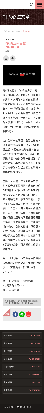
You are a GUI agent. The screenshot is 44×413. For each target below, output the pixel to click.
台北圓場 (9, 343)
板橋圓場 (9, 351)
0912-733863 (36, 367)
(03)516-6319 (36, 374)
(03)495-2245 (36, 359)
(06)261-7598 (36, 382)
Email (28, 314)
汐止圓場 (9, 336)
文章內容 (26, 31)
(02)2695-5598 (35, 336)
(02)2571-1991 (35, 343)
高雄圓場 (9, 390)
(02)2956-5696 (35, 351)
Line (22, 314)
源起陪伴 (8, 31)
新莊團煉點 (10, 367)
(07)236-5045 (36, 390)
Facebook (15, 314)
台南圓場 (9, 382)
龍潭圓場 (9, 359)
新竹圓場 (9, 374)
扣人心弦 (17, 31)
